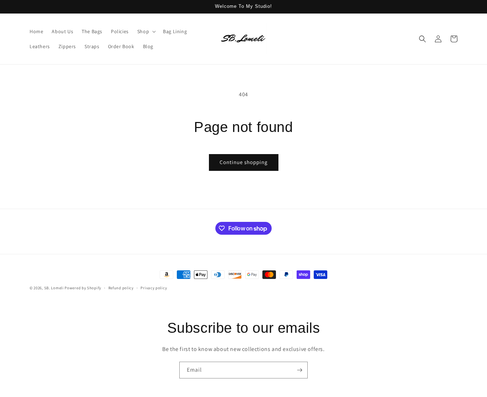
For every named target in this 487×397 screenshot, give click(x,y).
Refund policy (121, 287)
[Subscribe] (299, 370)
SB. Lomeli (54, 287)
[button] (146, 31)
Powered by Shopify (83, 287)
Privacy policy (153, 287)
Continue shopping (244, 162)
